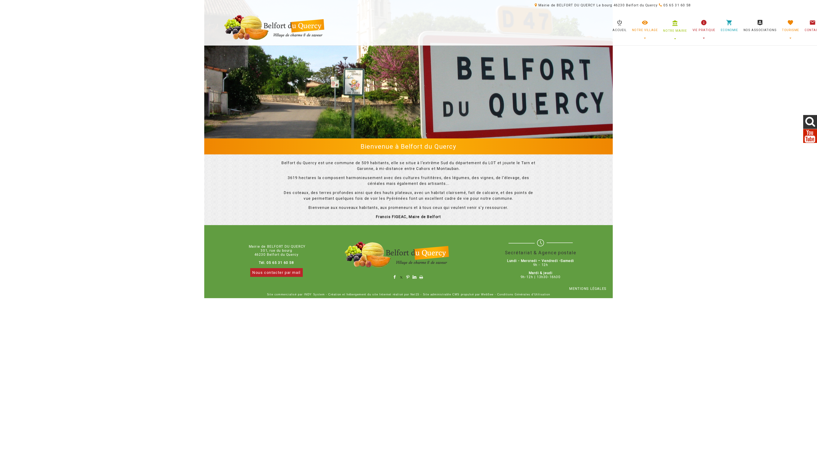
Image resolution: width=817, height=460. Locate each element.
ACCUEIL (620, 30)
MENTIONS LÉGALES (588, 289)
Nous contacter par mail (276, 272)
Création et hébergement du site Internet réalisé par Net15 (373, 294)
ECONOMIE (729, 30)
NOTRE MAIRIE (675, 30)
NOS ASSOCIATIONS (760, 30)
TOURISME (790, 30)
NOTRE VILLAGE (645, 30)
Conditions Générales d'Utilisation (523, 294)
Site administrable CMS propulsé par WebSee (458, 294)
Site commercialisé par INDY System (296, 294)
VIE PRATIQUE (704, 30)
